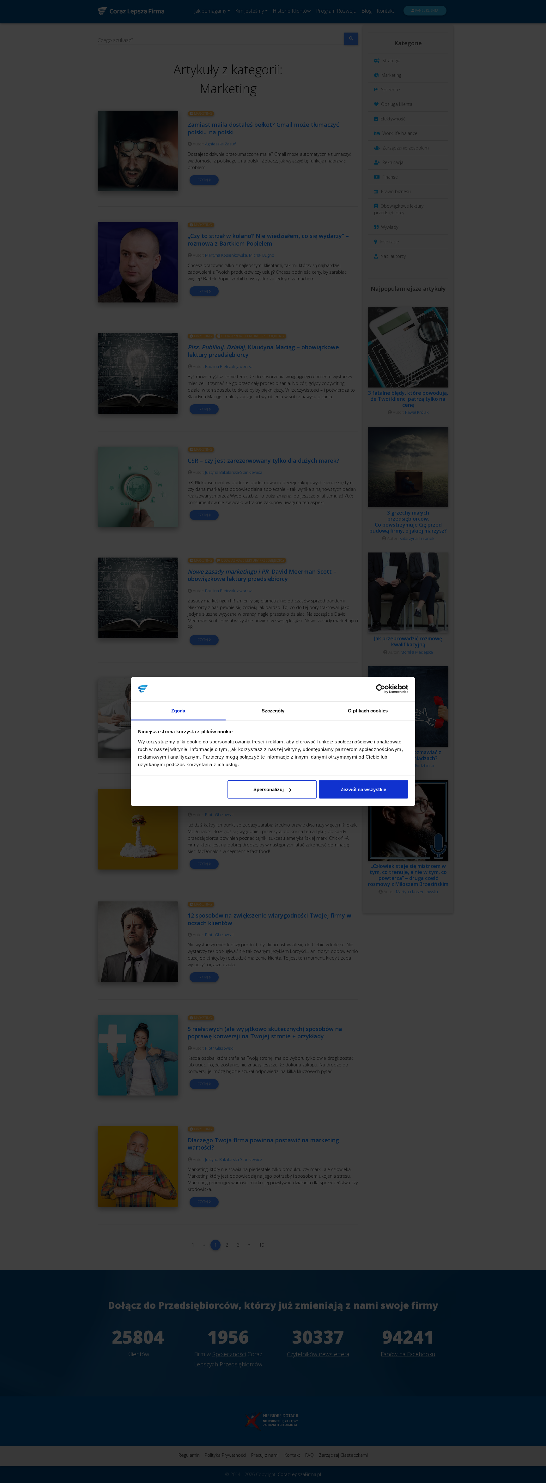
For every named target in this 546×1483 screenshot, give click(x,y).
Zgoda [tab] (178, 710)
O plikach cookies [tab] (368, 710)
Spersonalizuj (268, 789)
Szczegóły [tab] (273, 710)
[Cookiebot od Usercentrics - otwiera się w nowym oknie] (380, 689)
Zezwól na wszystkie (363, 789)
